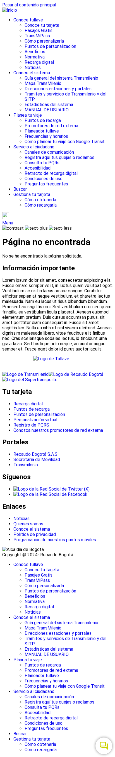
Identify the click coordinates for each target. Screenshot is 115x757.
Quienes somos (28, 523)
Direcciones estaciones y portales (58, 88)
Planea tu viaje (27, 115)
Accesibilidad (38, 168)
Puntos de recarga (43, 120)
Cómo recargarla (41, 205)
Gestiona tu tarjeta (31, 194)
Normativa (35, 57)
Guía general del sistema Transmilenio (61, 78)
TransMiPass (37, 35)
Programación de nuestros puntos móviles (54, 539)
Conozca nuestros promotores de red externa (58, 430)
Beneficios (35, 51)
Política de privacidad (34, 534)
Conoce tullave (28, 20)
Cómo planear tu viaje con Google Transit (65, 141)
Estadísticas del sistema (49, 104)
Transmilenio (25, 464)
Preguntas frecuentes (46, 184)
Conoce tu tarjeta (42, 25)
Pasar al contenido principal (29, 5)
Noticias (33, 67)
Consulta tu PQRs (42, 162)
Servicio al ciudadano (33, 147)
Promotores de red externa (51, 125)
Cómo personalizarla (44, 41)
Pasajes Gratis (38, 30)
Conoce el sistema (31, 72)
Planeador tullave (42, 131)
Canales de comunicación (49, 152)
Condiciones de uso (44, 178)
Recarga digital (39, 62)
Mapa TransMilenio (43, 83)
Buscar (20, 189)
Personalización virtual (35, 419)
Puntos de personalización (50, 46)
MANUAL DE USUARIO (47, 109)
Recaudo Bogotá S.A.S (35, 454)
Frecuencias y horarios (46, 136)
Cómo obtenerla (40, 199)
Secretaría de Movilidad (36, 459)
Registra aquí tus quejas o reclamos (59, 157)
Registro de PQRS (31, 425)
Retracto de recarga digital (51, 173)
